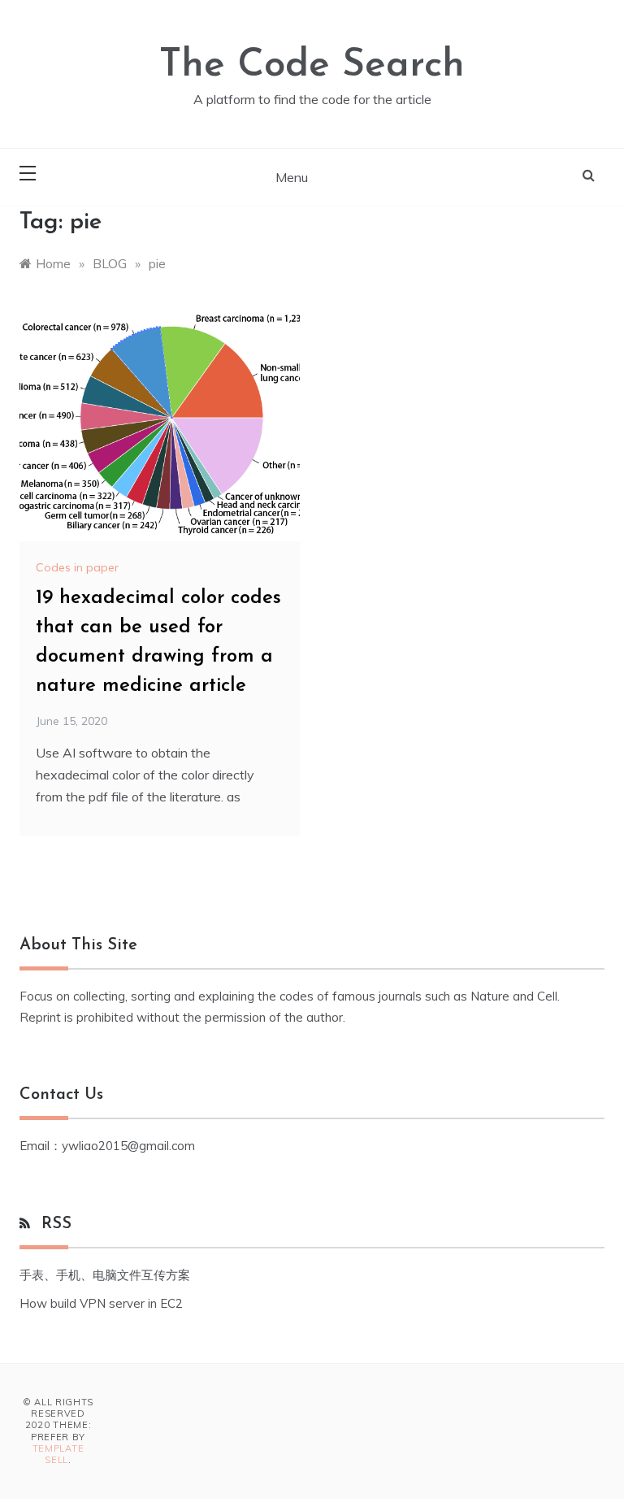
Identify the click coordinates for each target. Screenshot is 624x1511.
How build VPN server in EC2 (101, 1303)
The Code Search (312, 65)
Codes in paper (77, 567)
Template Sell (58, 1454)
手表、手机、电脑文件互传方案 (105, 1275)
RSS (56, 1224)
